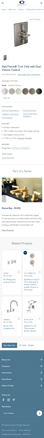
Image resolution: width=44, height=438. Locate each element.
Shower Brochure (29, 110)
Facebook (3, 400)
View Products (8, 230)
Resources (6, 360)
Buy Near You (9, 345)
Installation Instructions (10, 114)
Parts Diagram (7, 118)
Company (6, 366)
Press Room (7, 379)
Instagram (8, 400)
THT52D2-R (25, 148)
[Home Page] (22, 3)
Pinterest (14, 400)
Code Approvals (8, 158)
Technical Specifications (10, 110)
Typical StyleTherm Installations (30, 115)
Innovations (7, 373)
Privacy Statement (25, 430)
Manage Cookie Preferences (11, 434)
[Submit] (39, 413)
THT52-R (15, 148)
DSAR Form (27, 434)
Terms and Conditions (9, 430)
